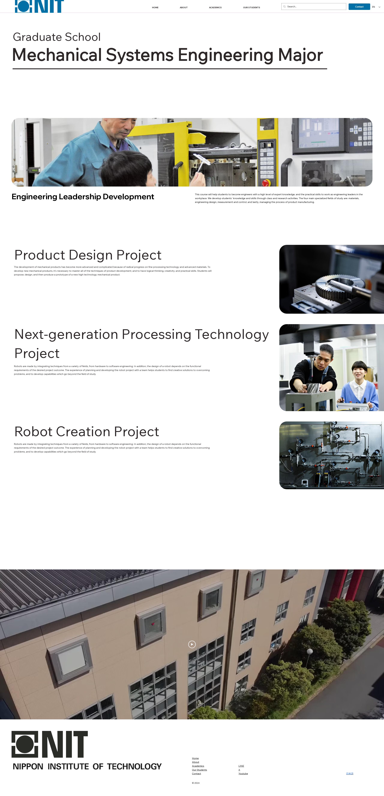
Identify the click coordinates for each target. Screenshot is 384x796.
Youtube (243, 773)
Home (195, 758)
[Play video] (192, 644)
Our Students (199, 769)
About (195, 761)
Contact (196, 773)
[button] (192, 7)
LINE (241, 765)
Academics (198, 765)
